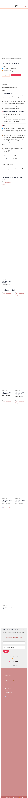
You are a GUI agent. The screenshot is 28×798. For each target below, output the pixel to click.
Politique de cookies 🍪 (9, 680)
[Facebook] (11, 665)
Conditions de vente (9, 677)
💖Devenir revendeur (14, 661)
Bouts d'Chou (9, 58)
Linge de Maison (13, 60)
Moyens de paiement (9, 688)
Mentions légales (8, 675)
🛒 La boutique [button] (14, 656)
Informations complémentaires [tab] (9, 87)
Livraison (6, 685)
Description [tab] (4, 84)
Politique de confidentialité (10, 678)
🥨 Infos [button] (14, 658)
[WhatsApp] (17, 665)
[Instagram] (14, 665)
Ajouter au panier (16, 75)
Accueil (3, 58)
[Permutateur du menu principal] (2, 6)
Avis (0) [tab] (3, 90)
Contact (6, 690)
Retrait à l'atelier (8, 686)
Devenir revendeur (8, 692)
